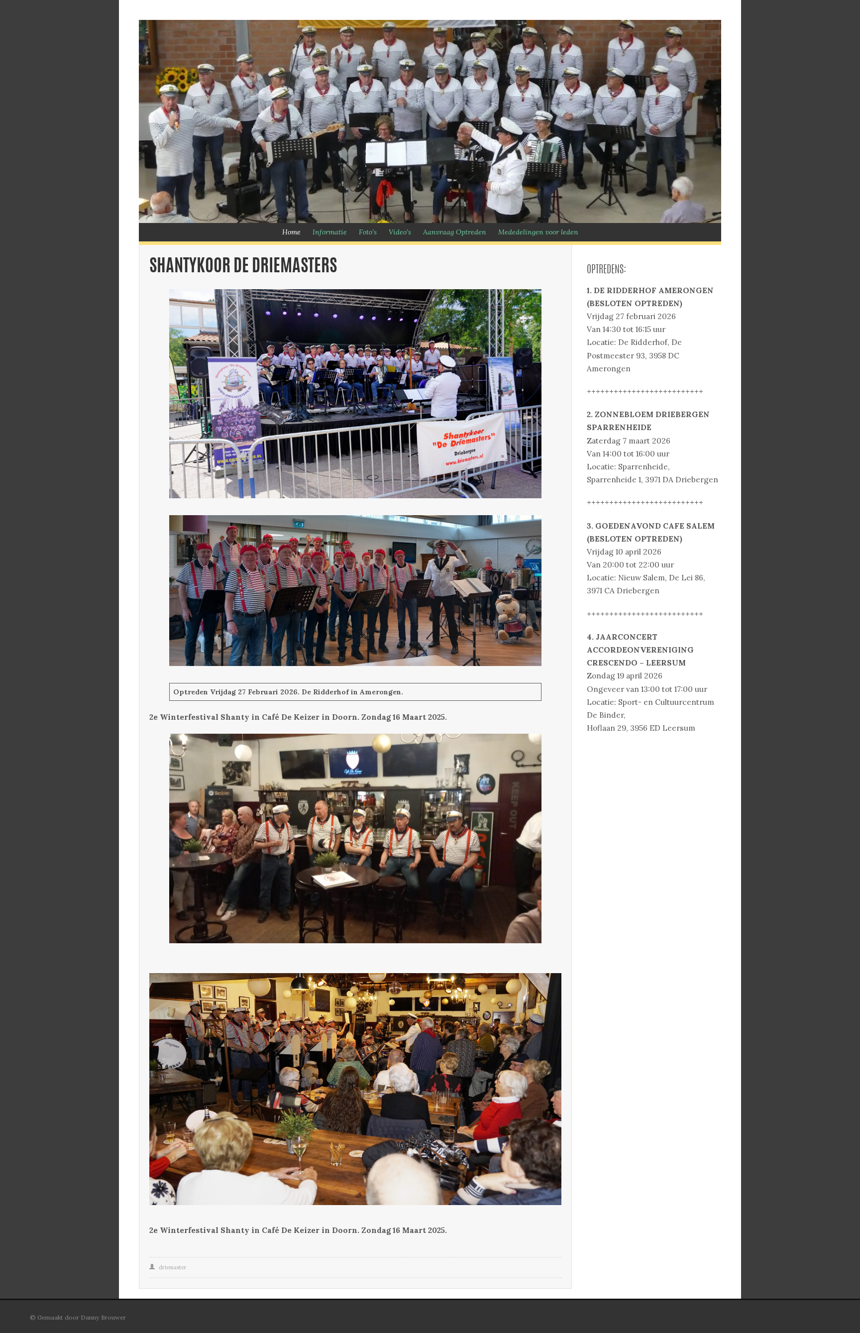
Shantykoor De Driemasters (243, 267)
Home (291, 231)
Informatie (330, 231)
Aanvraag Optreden (454, 231)
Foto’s (368, 231)
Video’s (400, 231)
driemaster (173, 1267)
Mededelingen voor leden (538, 231)
